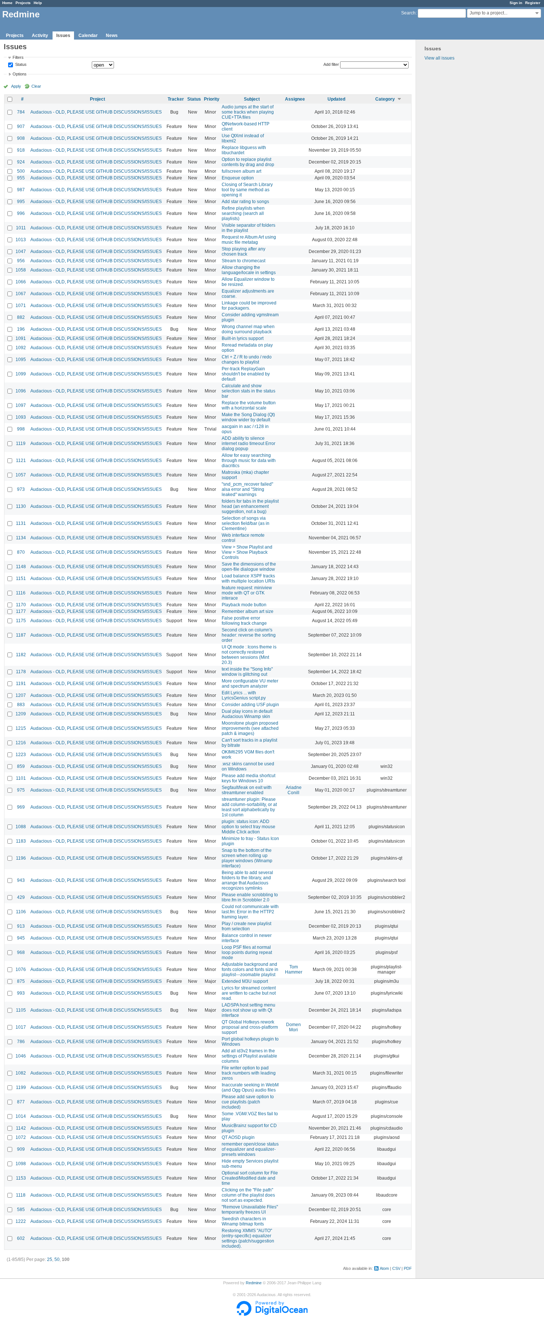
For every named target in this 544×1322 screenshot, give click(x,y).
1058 (21, 270)
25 (49, 1259)
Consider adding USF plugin (250, 704)
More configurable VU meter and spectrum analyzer (250, 683)
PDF (408, 1268)
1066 (21, 281)
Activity (40, 35)
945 (21, 938)
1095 (21, 359)
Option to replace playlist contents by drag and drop (248, 162)
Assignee (295, 99)
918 (21, 150)
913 (21, 926)
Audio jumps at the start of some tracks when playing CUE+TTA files (248, 112)
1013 (21, 239)
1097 (21, 405)
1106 (21, 911)
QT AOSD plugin (238, 1137)
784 (21, 112)
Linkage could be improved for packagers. (249, 305)
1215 (21, 728)
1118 (21, 1195)
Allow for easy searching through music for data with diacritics (249, 460)
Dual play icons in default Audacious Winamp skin (247, 714)
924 (21, 162)
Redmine (254, 1283)
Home (7, 3)
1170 (21, 604)
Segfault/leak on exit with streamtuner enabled (247, 790)
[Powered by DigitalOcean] (272, 1314)
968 (21, 952)
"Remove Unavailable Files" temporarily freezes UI (250, 1209)
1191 (21, 683)
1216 (21, 742)
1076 (21, 969)
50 (57, 1259)
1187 (21, 635)
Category (385, 99)
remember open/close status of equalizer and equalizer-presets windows (250, 1149)
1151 (21, 578)
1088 (21, 826)
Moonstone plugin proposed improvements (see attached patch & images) (250, 728)
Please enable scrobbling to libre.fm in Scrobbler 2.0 (250, 897)
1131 (21, 523)
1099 (21, 374)
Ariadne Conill (294, 790)
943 (21, 880)
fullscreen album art (241, 171)
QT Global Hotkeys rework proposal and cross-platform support (250, 1027)
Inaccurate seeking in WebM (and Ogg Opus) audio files (250, 1087)
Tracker (176, 99)
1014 (21, 1116)
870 (21, 552)
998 (21, 429)
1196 (21, 858)
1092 (21, 347)
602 (21, 1238)
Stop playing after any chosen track (243, 251)
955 (21, 178)
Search (408, 13)
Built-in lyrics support (242, 338)
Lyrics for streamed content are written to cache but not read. (249, 993)
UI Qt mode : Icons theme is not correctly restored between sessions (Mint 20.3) (249, 654)
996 (21, 213)
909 (21, 1149)
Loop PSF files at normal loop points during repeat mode (247, 952)
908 (21, 138)
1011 (21, 227)
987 (21, 189)
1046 (21, 1056)
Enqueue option (238, 178)
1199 (21, 1087)
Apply (16, 86)
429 (21, 897)
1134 (21, 537)
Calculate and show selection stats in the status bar (248, 391)
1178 (21, 671)
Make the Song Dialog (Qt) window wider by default (248, 417)
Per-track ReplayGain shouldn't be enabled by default (246, 374)
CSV (396, 1268)
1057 (21, 475)
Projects (23, 3)
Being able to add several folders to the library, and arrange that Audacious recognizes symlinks (247, 880)
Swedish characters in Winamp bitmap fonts (244, 1221)
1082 (21, 1073)
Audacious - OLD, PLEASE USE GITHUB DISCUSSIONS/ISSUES (96, 112)
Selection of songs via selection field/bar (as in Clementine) (245, 523)
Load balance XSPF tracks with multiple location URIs (248, 578)
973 (21, 489)
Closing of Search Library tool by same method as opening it (247, 190)
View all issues (439, 58)
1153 (21, 1178)
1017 (21, 1027)
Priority (211, 99)
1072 (21, 1137)
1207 (21, 695)
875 (21, 981)
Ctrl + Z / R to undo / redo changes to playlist (247, 359)
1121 (21, 460)
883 (21, 704)
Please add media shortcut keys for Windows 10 (248, 778)
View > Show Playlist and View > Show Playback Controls (247, 552)
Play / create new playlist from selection (246, 926)
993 (21, 993)
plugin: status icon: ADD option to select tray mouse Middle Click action (248, 826)
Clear (36, 86)
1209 (21, 713)
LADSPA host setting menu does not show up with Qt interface (248, 1010)
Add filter (331, 64)
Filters (18, 57)
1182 (21, 654)
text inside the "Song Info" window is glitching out (247, 672)
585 (21, 1209)
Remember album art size (247, 611)
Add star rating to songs (245, 201)
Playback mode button (244, 604)
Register (532, 3)
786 (21, 1041)
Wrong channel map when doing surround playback (248, 329)
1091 (21, 338)
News (112, 35)
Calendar (88, 35)
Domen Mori (293, 1027)
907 (21, 126)
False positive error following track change (244, 621)
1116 (21, 593)
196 (21, 329)
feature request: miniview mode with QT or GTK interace (247, 593)
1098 (21, 1163)
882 (21, 317)
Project (97, 99)
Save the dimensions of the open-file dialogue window (249, 566)
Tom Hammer (293, 969)
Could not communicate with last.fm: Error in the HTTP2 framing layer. (250, 912)
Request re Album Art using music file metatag (249, 240)
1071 (21, 305)
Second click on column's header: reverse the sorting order (249, 635)
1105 (21, 1010)
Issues (63, 35)
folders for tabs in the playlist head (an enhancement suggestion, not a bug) (250, 506)
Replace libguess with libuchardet (244, 150)
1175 (21, 620)
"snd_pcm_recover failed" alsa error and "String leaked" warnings (247, 489)
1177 (21, 611)
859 (21, 766)
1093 (21, 417)
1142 (21, 1128)
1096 (21, 391)
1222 (21, 1221)
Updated (336, 99)
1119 (21, 443)
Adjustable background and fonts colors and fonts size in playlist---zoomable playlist (250, 969)
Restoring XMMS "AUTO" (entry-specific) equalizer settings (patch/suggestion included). (248, 1238)
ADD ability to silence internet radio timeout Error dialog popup (248, 443)
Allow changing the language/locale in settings (249, 270)
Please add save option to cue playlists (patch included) (248, 1102)
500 (21, 171)
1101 (21, 778)
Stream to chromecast (243, 260)
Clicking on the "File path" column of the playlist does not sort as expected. (248, 1195)
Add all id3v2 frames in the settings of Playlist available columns (249, 1056)
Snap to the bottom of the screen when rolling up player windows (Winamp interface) (247, 858)
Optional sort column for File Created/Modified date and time (250, 1178)
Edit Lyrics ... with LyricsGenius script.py (244, 695)
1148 (21, 566)
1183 (21, 841)
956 (21, 260)
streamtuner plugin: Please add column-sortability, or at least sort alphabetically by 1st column (249, 807)
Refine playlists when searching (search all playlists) (243, 213)
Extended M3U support (245, 981)
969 (21, 807)
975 (21, 790)
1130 (21, 506)
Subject (252, 99)
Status (20, 65)
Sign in (516, 3)
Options (20, 74)
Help (38, 3)
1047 (21, 251)
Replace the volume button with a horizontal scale (249, 405)
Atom (384, 1268)
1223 (21, 754)
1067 (21, 293)
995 (21, 201)
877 (21, 1102)
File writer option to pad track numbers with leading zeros (249, 1073)
